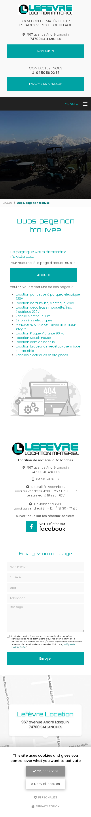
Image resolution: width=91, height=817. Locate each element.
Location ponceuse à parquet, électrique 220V (47, 296)
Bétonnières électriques (34, 320)
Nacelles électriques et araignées (41, 355)
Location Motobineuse (33, 338)
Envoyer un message (45, 84)
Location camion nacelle (35, 342)
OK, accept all (47, 771)
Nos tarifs (45, 51)
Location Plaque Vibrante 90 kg (39, 333)
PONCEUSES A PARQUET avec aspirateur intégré (45, 327)
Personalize (47, 797)
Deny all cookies (46, 784)
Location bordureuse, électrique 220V (44, 303)
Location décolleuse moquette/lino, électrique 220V (43, 309)
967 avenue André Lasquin (48, 36)
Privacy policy (47, 806)
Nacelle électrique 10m (33, 316)
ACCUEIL (43, 275)
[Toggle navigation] (77, 104)
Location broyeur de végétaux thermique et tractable (47, 348)
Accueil (7, 203)
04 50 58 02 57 (47, 73)
